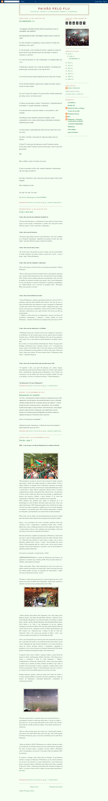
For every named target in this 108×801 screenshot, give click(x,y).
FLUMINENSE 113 (27, 21)
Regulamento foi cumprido (29, 395)
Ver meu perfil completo (74, 94)
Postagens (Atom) (29, 791)
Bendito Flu (71, 105)
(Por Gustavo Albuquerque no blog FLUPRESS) (32, 197)
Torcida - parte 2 (25, 440)
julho (71, 56)
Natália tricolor (74, 88)
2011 (69, 71)
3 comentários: (53, 385)
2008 (69, 79)
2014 (69, 63)
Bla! (69, 117)
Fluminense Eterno (73, 114)
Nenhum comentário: (54, 202)
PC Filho (22, 770)
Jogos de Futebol (73, 132)
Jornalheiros (72, 102)
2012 (69, 68)
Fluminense (71, 127)
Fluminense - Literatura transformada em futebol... (76, 120)
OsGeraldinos (72, 129)
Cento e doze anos (26, 212)
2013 (69, 65)
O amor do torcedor (74, 111)
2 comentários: (53, 780)
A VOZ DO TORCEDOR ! (75, 124)
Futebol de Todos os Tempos (76, 108)
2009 (69, 76)
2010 (69, 74)
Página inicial (34, 787)
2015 (69, 54)
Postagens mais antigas (55, 787)
